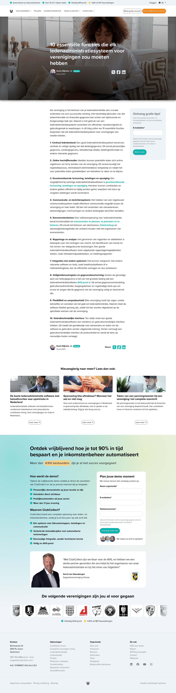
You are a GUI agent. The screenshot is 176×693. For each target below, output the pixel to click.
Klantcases (95, 655)
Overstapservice (52, 11)
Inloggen (152, 2)
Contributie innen (58, 645)
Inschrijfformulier (57, 670)
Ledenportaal (56, 655)
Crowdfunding (56, 664)
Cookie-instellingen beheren (153, 683)
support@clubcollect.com (21, 660)
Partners (93, 651)
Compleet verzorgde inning (62, 648)
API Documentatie (138, 651)
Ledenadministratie (58, 651)
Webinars (134, 658)
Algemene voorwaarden (21, 683)
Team (92, 658)
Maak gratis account (132, 11)
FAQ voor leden (137, 645)
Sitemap (54, 683)
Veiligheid (94, 661)
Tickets (53, 658)
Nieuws (76, 71)
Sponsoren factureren (59, 667)
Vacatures (94, 648)
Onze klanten (71, 11)
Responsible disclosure (100, 664)
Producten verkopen (59, 661)
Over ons (88, 11)
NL (162, 2)
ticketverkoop (107, 225)
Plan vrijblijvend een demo (154, 11)
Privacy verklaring (41, 683)
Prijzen (37, 11)
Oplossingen (23, 11)
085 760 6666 (22, 657)
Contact (133, 655)
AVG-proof (83, 282)
